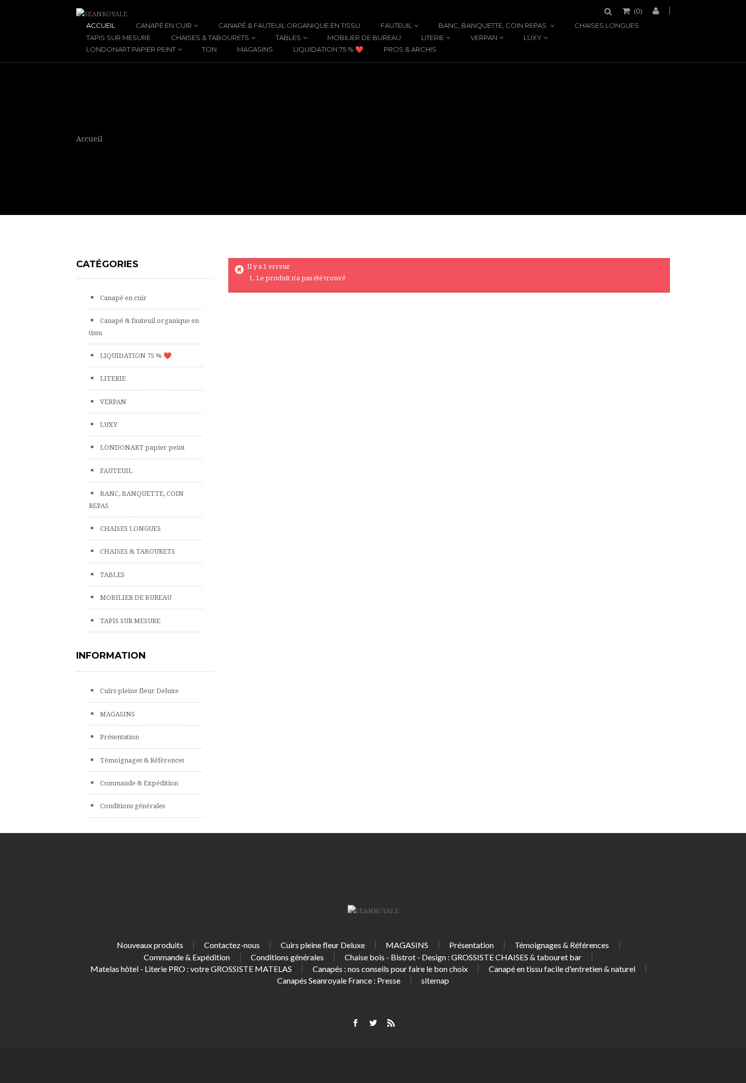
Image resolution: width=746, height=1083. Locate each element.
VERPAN (483, 37)
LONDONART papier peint (131, 49)
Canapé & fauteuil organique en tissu (289, 25)
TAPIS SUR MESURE (118, 37)
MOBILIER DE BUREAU (364, 37)
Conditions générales (131, 806)
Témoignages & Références (141, 760)
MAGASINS (255, 49)
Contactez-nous (232, 945)
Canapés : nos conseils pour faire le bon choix (390, 968)
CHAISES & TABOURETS (210, 37)
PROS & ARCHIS (410, 49)
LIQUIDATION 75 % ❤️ (328, 49)
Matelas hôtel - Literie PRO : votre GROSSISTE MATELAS (191, 968)
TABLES (288, 37)
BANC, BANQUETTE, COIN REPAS (493, 25)
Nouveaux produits (150, 945)
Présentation (118, 737)
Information (111, 655)
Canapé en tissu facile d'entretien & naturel (562, 968)
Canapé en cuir (163, 25)
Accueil (100, 25)
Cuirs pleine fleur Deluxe (138, 691)
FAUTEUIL (396, 25)
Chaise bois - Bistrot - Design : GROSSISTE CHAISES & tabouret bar (463, 957)
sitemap (435, 980)
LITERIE (432, 37)
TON (209, 49)
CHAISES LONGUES (606, 25)
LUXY (532, 37)
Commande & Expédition (138, 783)
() (638, 11)
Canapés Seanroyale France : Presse (338, 980)
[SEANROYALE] (101, 14)
